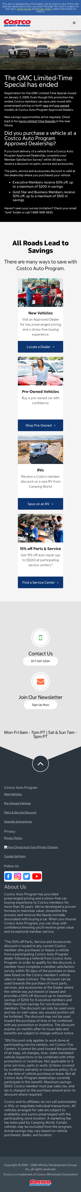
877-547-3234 (40, 661)
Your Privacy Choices (44, 847)
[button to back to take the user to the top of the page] (40, 763)
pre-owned (61, 105)
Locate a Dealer (39, 346)
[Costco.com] (40, 1187)
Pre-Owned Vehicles (17, 803)
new (45, 105)
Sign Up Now (40, 705)
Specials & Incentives (18, 821)
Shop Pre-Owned (39, 425)
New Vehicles (13, 794)
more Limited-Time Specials (37, 121)
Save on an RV (39, 504)
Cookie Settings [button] (15, 856)
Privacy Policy (44, 8)
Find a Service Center (39, 582)
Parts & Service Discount (20, 812)
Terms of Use (24, 8)
